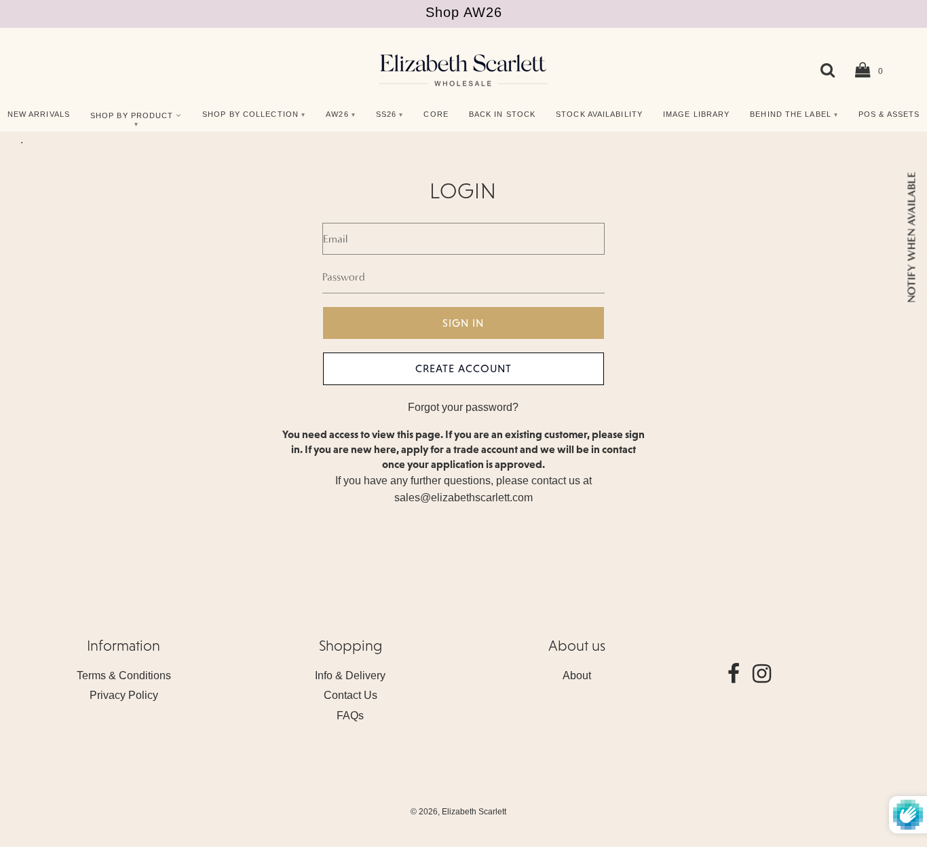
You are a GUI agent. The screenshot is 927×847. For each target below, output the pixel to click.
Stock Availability (599, 114)
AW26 (337, 114)
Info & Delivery (350, 675)
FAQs (350, 715)
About (577, 675)
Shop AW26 (463, 12)
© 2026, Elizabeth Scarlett (458, 811)
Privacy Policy (124, 695)
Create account (463, 368)
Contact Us (350, 695)
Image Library (696, 114)
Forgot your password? (463, 407)
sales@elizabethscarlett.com (463, 497)
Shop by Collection (250, 114)
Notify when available (911, 237)
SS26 (386, 114)
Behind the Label (790, 114)
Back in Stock (502, 114)
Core (435, 114)
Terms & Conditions (124, 675)
